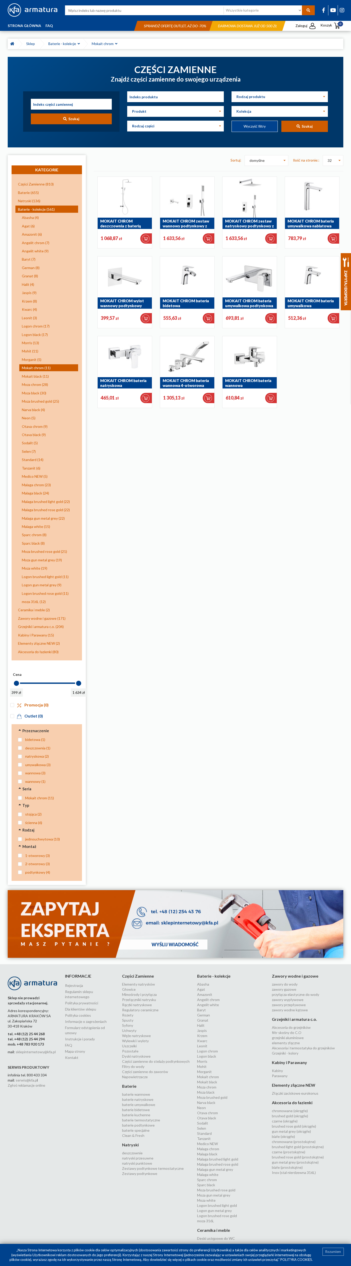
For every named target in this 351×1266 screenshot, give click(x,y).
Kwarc (202, 1041)
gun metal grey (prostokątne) (295, 1162)
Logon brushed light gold (217, 1205)
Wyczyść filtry (255, 126)
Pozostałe (130, 1051)
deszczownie (132, 1153)
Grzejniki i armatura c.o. (294, 1019)
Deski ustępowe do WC (216, 1238)
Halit (201, 1025)
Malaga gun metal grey (215, 1169)
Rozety (127, 1015)
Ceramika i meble (213, 1230)
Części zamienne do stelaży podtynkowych (156, 1061)
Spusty (127, 1020)
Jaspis (202, 1030)
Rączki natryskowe (137, 1005)
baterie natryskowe (137, 1099)
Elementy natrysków (138, 984)
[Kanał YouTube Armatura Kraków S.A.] (333, 10)
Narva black (206, 1102)
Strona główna (24, 25)
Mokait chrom (103, 43)
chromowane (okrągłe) (290, 1111)
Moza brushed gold (212, 1097)
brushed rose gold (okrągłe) (294, 1126)
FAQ (49, 25)
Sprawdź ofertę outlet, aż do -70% (175, 26)
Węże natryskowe (136, 1035)
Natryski (130, 1144)
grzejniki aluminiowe (288, 1037)
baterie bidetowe (136, 1110)
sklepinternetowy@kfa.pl (36, 1052)
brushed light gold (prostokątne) (298, 1147)
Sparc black (206, 1185)
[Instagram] (342, 10)
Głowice (129, 989)
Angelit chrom (208, 999)
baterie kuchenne (136, 1115)
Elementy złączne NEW (293, 1085)
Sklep (31, 43)
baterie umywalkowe (138, 1104)
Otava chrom (207, 1113)
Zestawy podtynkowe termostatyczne (153, 1168)
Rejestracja (74, 985)
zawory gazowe (284, 989)
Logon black (206, 1056)
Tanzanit (204, 1138)
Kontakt (71, 1057)
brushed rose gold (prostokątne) (298, 1157)
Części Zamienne (138, 975)
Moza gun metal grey (213, 1195)
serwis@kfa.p (26, 1080)
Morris (202, 1061)
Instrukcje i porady (80, 1039)
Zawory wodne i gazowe (295, 975)
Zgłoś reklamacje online (26, 1085)
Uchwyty (129, 1030)
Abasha (203, 984)
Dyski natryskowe (136, 1056)
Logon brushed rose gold (217, 1216)
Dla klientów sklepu (80, 1009)
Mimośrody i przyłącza (139, 994)
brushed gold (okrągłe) (290, 1116)
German (203, 1015)
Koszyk (330, 25)
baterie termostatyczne (141, 1120)
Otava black (206, 1118)
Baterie (129, 1086)
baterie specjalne (136, 1130)
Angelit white (208, 1005)
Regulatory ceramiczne (140, 1010)
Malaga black (207, 1154)
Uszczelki (129, 1046)
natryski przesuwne (137, 1158)
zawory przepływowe (289, 1005)
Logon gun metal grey (214, 1210)
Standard (204, 1133)
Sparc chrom (207, 1180)
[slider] (16, 683)
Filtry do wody (133, 1066)
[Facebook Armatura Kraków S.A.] (323, 10)
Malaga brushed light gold (217, 1159)
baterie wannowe (136, 1094)
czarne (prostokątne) (288, 1152)
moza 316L (205, 1221)
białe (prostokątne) (287, 1167)
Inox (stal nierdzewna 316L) (294, 1172)
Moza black (206, 1092)
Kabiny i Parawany (289, 1062)
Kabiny (277, 1070)
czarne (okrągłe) (285, 1121)
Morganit (204, 1071)
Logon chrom (207, 1051)
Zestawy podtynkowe (139, 1173)
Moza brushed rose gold (216, 1190)
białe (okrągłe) (283, 1136)
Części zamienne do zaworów (145, 1071)
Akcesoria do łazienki (292, 1102)
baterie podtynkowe (138, 1125)
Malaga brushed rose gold (217, 1164)
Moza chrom (206, 1087)
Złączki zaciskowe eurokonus (295, 1093)
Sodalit (202, 1123)
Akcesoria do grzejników (291, 1027)
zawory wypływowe (287, 999)
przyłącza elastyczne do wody (295, 994)
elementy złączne (286, 1043)
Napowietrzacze (135, 1077)
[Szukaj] (308, 10)
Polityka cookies (78, 1015)
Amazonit (204, 994)
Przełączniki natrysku (139, 999)
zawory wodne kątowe (290, 1010)
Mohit (202, 1066)
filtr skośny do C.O (286, 1032)
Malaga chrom (208, 1149)
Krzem (202, 1035)
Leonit (202, 1046)
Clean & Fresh (133, 1135)
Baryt (201, 1010)
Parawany (280, 1076)
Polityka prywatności (81, 1003)
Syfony (127, 1025)
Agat (201, 989)
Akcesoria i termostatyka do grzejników (303, 1048)
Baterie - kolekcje (63, 43)
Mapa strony (75, 1051)
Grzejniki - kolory (285, 1053)
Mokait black (207, 1082)
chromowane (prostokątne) (294, 1141)
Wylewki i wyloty (135, 1041)
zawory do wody (285, 984)
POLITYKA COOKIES (296, 1260)
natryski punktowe (137, 1163)
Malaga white (207, 1174)
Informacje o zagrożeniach (86, 1021)
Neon (201, 1107)
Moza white (206, 1200)
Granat (202, 1020)
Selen (201, 1128)
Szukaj (73, 119)
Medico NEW (207, 1143)
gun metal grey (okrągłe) (291, 1131)
